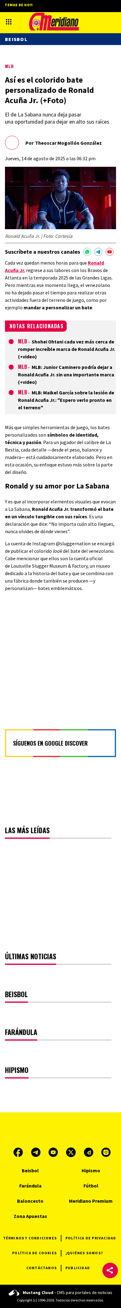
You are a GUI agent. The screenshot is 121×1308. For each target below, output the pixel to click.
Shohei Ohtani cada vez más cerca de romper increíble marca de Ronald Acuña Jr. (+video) (66, 349)
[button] (110, 1270)
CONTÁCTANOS (41, 1267)
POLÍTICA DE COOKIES (34, 1253)
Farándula (30, 1186)
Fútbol (90, 1186)
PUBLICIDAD (77, 1267)
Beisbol (16, 39)
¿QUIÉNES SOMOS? (84, 1253)
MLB (9, 66)
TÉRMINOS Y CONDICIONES (30, 1238)
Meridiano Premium (91, 1201)
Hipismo (91, 1170)
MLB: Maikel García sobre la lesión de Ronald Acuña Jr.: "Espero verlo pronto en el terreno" (66, 400)
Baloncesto (30, 1201)
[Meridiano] (54, 21)
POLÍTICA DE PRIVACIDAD (90, 1238)
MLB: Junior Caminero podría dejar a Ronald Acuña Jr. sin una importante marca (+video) (66, 374)
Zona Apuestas (30, 1216)
